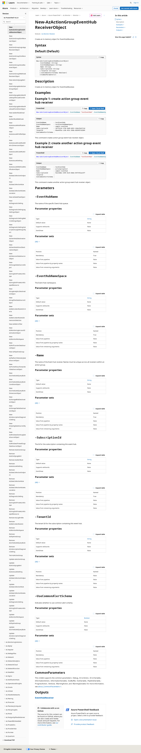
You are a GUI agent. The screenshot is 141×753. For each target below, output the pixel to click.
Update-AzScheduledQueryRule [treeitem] (17, 628)
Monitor (76, 15)
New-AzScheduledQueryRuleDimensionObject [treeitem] (17, 390)
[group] (70, 112)
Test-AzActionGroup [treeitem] (16, 555)
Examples (119, 25)
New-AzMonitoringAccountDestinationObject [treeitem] (17, 330)
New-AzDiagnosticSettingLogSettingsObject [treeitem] (17, 209)
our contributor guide (48, 724)
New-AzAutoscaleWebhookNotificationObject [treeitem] (17, 166)
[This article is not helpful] (135, 37)
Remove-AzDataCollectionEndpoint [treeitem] (17, 472)
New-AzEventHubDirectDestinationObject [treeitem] (17, 247)
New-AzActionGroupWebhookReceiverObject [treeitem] (17, 73)
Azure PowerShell (54, 15)
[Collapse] (25, 13)
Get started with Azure (129, 8)
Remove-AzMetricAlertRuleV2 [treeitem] (16, 523)
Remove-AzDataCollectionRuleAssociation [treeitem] (17, 487)
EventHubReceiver (44, 697)
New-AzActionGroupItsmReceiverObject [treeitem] (17, 38)
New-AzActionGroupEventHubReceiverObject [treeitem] (17, 29)
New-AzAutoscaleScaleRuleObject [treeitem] (17, 151)
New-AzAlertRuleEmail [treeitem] (17, 113)
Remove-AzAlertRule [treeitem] (16, 460)
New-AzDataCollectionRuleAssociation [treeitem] (17, 190)
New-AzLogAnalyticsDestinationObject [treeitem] (17, 291)
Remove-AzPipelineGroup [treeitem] (15, 535)
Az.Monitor (66, 15)
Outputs (119, 30)
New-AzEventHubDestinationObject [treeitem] (17, 238)
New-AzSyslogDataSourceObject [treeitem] (17, 425)
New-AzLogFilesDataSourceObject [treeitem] (17, 300)
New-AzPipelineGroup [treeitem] (16, 352)
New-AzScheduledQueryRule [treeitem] (17, 374)
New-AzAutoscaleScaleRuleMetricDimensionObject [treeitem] (17, 142)
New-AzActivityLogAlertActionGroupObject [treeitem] (17, 86)
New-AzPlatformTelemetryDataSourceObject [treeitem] (17, 357)
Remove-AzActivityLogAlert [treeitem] (15, 455)
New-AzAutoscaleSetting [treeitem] (15, 159)
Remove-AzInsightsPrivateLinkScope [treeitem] (17, 502)
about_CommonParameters (49, 686)
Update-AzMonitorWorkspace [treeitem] (16, 616)
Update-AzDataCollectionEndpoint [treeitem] (17, 577)
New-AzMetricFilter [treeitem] (15, 324)
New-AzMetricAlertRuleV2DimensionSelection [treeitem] (17, 317)
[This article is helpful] (133, 37)
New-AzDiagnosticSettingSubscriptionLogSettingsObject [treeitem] (17, 228)
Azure (44, 15)
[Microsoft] (3, 2)
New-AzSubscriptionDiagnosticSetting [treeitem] (17, 417)
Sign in (136, 3)
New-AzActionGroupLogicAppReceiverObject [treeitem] (17, 47)
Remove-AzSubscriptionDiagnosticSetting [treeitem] (17, 549)
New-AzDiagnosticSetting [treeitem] (16, 202)
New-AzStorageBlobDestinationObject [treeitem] (17, 399)
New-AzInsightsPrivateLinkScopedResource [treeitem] (17, 282)
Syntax (118, 19)
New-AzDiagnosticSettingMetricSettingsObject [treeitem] (17, 218)
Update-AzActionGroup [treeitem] (17, 559)
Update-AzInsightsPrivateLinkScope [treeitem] (17, 608)
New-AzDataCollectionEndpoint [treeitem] (17, 175)
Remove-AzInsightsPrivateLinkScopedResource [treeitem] (17, 511)
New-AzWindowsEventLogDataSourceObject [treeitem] (17, 434)
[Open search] (131, 3)
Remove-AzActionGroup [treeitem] (17, 450)
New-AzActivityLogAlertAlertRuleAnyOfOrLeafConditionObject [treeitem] (17, 96)
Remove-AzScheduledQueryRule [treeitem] (17, 541)
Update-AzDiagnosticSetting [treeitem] (16, 600)
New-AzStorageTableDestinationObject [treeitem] (17, 408)
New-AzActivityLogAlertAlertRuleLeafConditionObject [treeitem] (17, 106)
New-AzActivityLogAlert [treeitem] (17, 80)
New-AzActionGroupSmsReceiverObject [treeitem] (17, 56)
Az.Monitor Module (48, 34)
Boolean (87, 618)
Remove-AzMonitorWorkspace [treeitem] (16, 529)
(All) (36, 242)
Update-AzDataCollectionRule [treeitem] (16, 585)
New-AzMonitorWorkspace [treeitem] (16, 338)
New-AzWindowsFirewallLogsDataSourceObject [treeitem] (17, 443)
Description (120, 22)
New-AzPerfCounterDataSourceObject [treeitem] (17, 345)
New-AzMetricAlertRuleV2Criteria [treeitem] (17, 308)
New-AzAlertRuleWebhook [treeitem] (16, 117)
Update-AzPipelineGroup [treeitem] (15, 622)
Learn (37, 15)
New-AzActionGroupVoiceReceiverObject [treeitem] (17, 64)
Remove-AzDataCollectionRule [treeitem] (16, 480)
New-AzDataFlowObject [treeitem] (17, 197)
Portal (116, 8)
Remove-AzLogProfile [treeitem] (16, 518)
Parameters (120, 27)
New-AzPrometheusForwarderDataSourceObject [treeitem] (17, 366)
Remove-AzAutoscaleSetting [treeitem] (15, 465)
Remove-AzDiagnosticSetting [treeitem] (16, 495)
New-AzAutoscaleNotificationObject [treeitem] (17, 125)
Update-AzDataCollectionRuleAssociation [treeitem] (17, 593)
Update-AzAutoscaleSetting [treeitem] (15, 570)
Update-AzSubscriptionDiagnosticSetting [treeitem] (17, 635)
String (89, 219)
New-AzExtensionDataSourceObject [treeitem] (17, 256)
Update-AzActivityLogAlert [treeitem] (15, 564)
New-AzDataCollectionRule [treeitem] (16, 183)
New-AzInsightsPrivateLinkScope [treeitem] (17, 273)
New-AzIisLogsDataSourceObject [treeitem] (17, 264)
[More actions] (104, 15)
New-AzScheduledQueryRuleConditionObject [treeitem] (17, 381)
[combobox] (14, 17)
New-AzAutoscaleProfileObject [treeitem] (17, 134)
